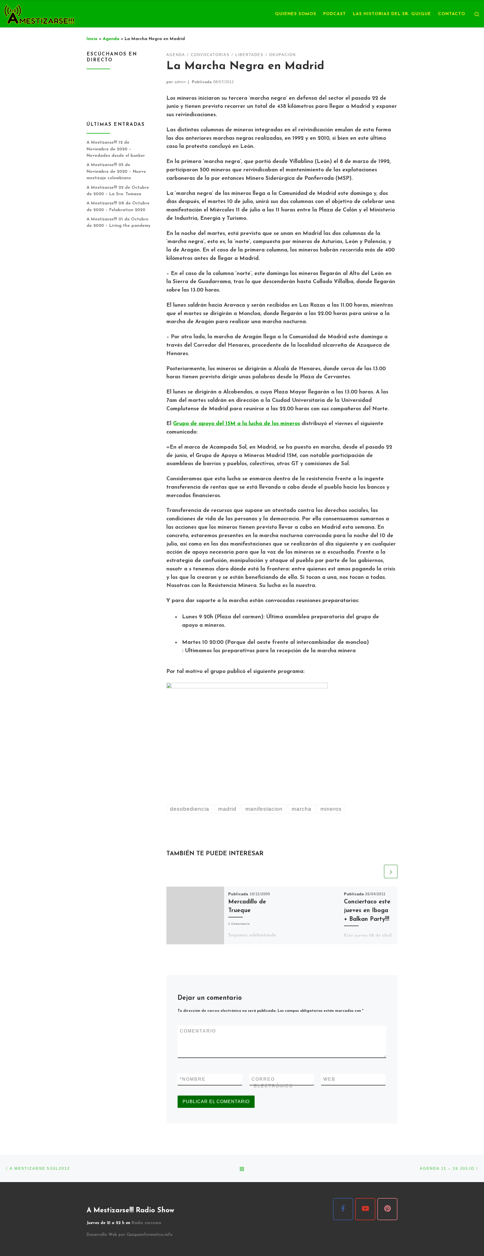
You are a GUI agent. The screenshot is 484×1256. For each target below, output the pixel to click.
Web (329, 1079)
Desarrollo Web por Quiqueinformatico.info (130, 1235)
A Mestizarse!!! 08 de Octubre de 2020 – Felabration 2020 (118, 206)
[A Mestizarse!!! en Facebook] (343, 1209)
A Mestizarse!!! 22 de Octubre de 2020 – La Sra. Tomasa (118, 191)
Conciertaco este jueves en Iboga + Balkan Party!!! (367, 910)
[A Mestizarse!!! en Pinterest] (387, 1209)
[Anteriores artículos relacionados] (376, 871)
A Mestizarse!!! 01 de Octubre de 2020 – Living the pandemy (118, 222)
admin (180, 82)
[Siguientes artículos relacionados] (390, 871)
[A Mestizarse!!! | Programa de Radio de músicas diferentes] (39, 13)
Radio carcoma (146, 1223)
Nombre (193, 1079)
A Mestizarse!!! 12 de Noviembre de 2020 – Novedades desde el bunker (116, 149)
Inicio (92, 39)
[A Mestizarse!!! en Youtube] (365, 1209)
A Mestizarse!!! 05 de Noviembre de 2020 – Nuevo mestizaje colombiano (116, 171)
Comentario (198, 1031)
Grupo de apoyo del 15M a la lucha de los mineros (236, 424)
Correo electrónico (272, 1082)
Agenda (111, 39)
